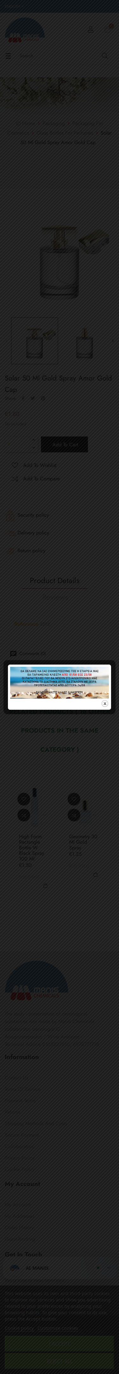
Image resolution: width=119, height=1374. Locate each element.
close (105, 704)
